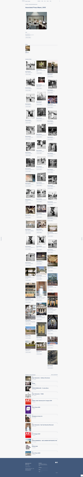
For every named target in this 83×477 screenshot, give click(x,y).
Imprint (57, 472)
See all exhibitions (54, 374)
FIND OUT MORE (28, 37)
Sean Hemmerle (28, 71)
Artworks (26, 4)
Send (39, 471)
